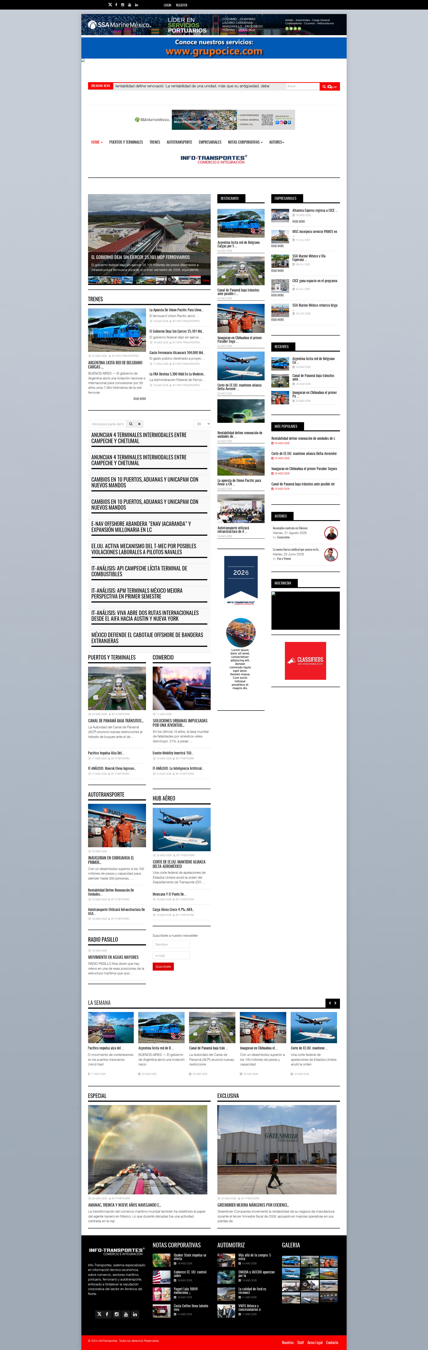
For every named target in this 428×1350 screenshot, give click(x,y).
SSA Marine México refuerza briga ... (314, 307)
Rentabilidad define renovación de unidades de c (303, 438)
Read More (298, 221)
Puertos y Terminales (126, 142)
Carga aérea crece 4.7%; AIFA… (173, 910)
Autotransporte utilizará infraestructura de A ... (233, 529)
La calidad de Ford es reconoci (252, 1291)
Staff (300, 1343)
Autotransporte (179, 142)
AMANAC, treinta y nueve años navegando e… (124, 1205)
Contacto (332, 1343)
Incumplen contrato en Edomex (290, 528)
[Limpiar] (139, 424)
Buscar (331, 87)
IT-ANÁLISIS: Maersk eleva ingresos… (112, 768)
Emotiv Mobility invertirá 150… (173, 753)
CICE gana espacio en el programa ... (314, 282)
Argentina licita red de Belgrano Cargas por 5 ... (239, 244)
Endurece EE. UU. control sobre (190, 1274)
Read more (140, 399)
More (206, 280)
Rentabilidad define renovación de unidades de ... (240, 434)
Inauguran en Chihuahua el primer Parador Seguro (304, 469)
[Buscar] (130, 424)
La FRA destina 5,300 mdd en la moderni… (177, 374)
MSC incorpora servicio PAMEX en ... (314, 233)
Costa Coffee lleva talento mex (191, 1307)
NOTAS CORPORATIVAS (244, 142)
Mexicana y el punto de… (169, 894)
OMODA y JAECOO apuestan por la (257, 1274)
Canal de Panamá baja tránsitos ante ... (313, 377)
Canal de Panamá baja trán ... (158, 1048)
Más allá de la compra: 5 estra (255, 1257)
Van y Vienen (284, 559)
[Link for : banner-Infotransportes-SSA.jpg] (214, 24)
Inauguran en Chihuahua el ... (209, 1048)
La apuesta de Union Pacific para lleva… (176, 310)
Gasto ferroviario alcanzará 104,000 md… (177, 353)
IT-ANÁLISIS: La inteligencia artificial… (178, 768)
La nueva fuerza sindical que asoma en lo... (296, 549)
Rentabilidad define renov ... (310, 1048)
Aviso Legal (315, 1343)
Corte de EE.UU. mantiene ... (259, 1048)
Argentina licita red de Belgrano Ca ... (313, 360)
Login (167, 5)
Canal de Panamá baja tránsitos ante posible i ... (238, 292)
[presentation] (329, 1003)
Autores (275, 142)
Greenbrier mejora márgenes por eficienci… (253, 1205)
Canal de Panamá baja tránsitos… (116, 721)
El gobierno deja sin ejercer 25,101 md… (177, 331)
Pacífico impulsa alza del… (106, 753)
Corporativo (283, 537)
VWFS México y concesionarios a (250, 1307)
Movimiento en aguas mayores (113, 958)
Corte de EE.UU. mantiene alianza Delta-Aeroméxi (304, 454)
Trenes (155, 142)
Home (96, 142)
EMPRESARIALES (210, 142)
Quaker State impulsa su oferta (190, 1257)
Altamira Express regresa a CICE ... (314, 210)
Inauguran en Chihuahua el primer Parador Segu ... (240, 339)
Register (181, 5)
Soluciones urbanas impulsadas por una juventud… (180, 723)
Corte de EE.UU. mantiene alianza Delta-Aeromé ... (239, 387)
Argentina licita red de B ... (105, 1048)
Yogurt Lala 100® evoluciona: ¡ (186, 1291)
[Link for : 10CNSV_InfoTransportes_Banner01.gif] (214, 69)
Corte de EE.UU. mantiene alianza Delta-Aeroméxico (179, 864)
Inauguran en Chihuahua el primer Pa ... (314, 394)
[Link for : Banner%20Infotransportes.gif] (214, 48)
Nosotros (288, 1343)
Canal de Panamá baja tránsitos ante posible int (303, 484)
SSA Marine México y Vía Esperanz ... (308, 258)
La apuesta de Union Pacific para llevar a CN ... (239, 482)
